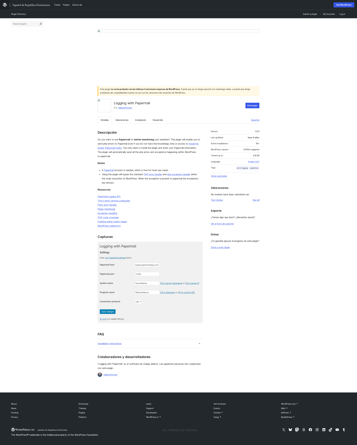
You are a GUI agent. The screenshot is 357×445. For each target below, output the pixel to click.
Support (150, 408)
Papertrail (109, 170)
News (13, 408)
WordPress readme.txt (109, 225)
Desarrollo (158, 120)
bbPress (286, 412)
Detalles (105, 120)
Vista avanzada (219, 176)
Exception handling (107, 213)
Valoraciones (121, 120)
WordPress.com (289, 404)
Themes (82, 408)
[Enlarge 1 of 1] (199, 245)
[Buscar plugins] (41, 24)
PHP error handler (153, 174)
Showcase (83, 404)
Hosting (14, 412)
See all (256, 200)
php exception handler (178, 174)
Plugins (82, 412)
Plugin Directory (18, 14)
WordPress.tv (153, 417)
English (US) (253, 161)
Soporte (255, 120)
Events (217, 408)
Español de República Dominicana (52, 430)
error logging (242, 168)
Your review (217, 200)
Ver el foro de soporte (222, 223)
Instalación (140, 120)
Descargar (252, 105)
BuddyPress (288, 417)
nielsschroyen (125, 107)
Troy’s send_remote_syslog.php (114, 200)
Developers (151, 412)
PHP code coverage (108, 217)
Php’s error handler (107, 204)
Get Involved (220, 404)
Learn (148, 404)
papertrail (254, 168)
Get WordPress (344, 5)
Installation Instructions (109, 343)
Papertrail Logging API (109, 196)
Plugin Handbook (106, 209)
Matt (284, 408)
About (14, 404)
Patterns (82, 417)
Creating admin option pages (112, 221)
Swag (217, 417)
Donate (218, 412)
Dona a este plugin (220, 247)
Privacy (14, 417)
